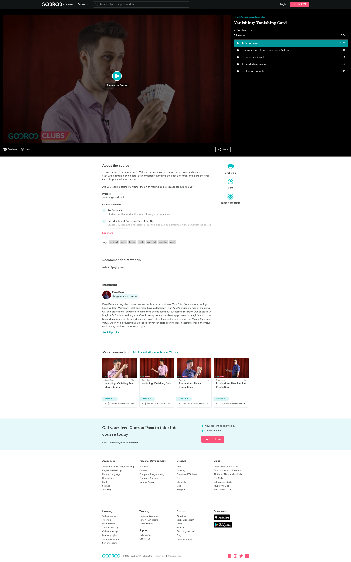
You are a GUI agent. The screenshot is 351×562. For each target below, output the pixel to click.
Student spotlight (185, 520)
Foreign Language (111, 474)
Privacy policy (174, 556)
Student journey (110, 527)
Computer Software (149, 478)
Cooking (181, 470)
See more (107, 232)
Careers (143, 470)
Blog (179, 535)
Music (179, 485)
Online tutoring (110, 531)
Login (283, 4)
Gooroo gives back (186, 531)
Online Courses (110, 516)
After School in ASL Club (226, 466)
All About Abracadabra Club (154, 352)
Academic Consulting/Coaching (118, 466)
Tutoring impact (185, 539)
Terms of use (159, 556)
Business (143, 466)
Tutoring (106, 520)
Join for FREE (300, 4)
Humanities (108, 478)
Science (106, 485)
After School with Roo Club (227, 470)
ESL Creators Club (223, 482)
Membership (108, 523)
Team (179, 523)
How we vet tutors (148, 520)
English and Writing (112, 470)
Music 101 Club (221, 485)
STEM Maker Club (223, 489)
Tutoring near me (110, 539)
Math (104, 482)
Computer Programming (151, 474)
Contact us (144, 538)
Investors (181, 527)
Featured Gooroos (148, 516)
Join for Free (213, 439)
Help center (145, 535)
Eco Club (218, 478)
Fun (178, 478)
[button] (83, 4)
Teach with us (146, 523)
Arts (179, 466)
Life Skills (181, 482)
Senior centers (109, 543)
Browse (81, 4)
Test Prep (106, 489)
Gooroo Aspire (146, 482)
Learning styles (109, 535)
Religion (181, 489)
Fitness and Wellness (187, 474)
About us (181, 516)
